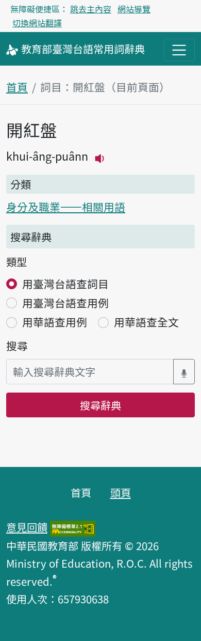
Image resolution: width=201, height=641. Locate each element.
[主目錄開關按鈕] (179, 50)
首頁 (17, 87)
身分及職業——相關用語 (65, 206)
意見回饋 (26, 527)
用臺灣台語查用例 (65, 302)
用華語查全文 (146, 322)
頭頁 (120, 492)
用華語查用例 (54, 322)
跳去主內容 (90, 9)
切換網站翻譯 (37, 23)
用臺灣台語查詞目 (65, 283)
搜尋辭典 (100, 405)
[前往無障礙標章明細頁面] (72, 527)
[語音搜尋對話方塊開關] (184, 371)
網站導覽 (134, 9)
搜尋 (17, 345)
